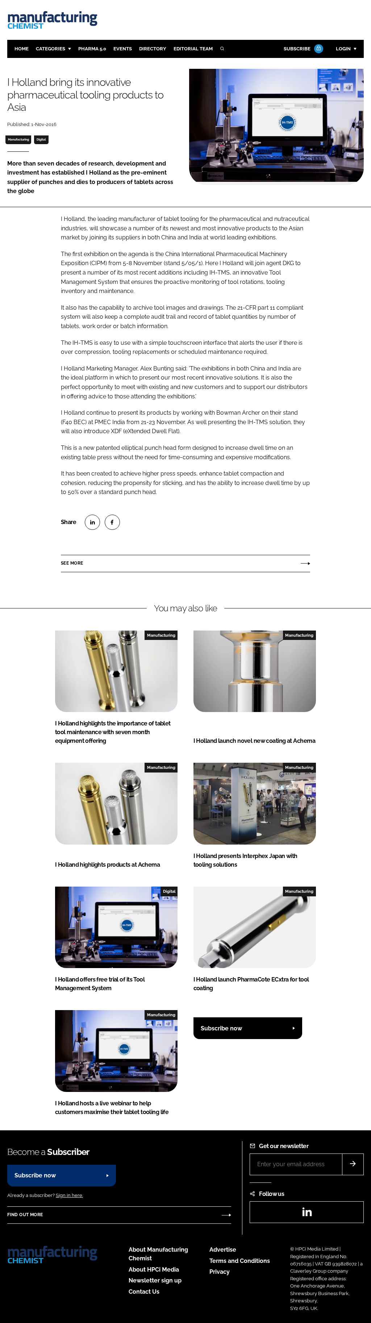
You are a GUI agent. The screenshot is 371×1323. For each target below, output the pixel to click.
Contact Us (144, 1291)
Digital (41, 139)
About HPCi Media (154, 1269)
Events (122, 48)
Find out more (25, 1214)
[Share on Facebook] (112, 522)
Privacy (219, 1271)
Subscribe (297, 48)
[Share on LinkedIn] (92, 522)
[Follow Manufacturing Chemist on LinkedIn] (307, 1214)
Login (343, 48)
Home (21, 48)
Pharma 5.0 (92, 48)
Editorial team (193, 48)
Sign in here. (69, 1195)
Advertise (222, 1249)
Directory (152, 48)
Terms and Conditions (239, 1260)
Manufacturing (18, 139)
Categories (50, 48)
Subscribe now (221, 1028)
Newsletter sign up (155, 1280)
